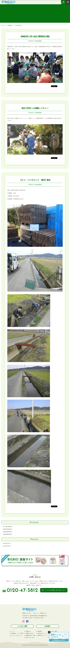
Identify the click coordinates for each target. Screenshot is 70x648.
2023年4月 (7, 543)
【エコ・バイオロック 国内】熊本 (34, 180)
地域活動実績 (38, 112)
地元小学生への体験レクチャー (35, 108)
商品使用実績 (38, 184)
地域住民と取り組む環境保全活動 (35, 36)
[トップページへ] (8, 3)
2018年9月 (7, 546)
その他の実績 (8, 526)
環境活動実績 (38, 41)
